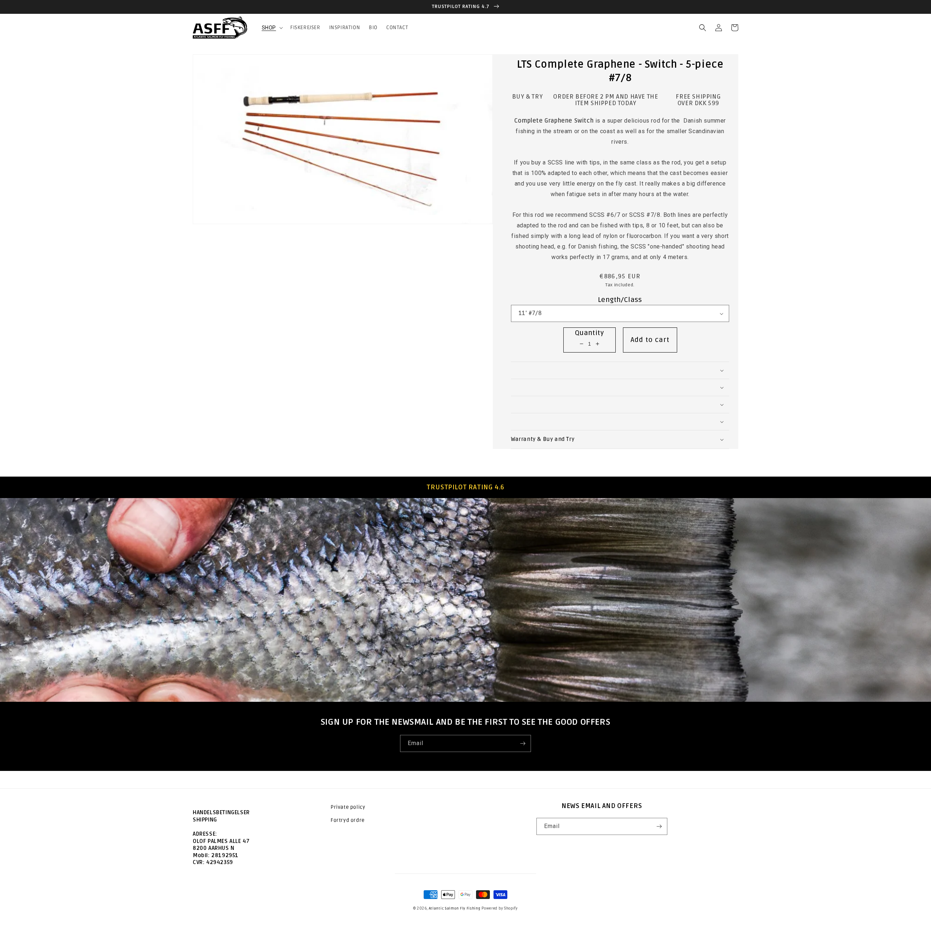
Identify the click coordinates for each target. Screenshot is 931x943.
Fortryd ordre (348, 820)
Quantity (589, 333)
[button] (271, 27)
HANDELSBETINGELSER (221, 812)
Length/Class (620, 299)
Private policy (348, 807)
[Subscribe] (523, 743)
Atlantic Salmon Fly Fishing (454, 908)
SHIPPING (205, 819)
